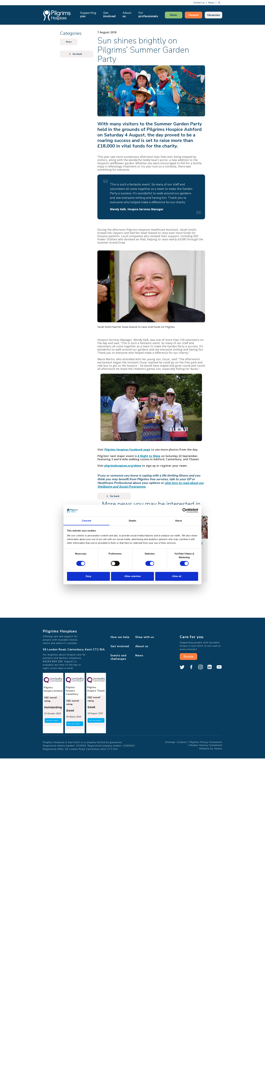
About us (141, 646)
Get (109, 14)
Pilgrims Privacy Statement (205, 742)
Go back (114, 496)
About (127, 14)
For (148, 14)
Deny (88, 576)
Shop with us (144, 637)
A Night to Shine (149, 456)
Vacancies (213, 15)
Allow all (176, 576)
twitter (182, 667)
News (211, 2)
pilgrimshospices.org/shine (122, 465)
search (219, 2)
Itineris (218, 748)
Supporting (88, 14)
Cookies (182, 742)
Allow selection (132, 576)
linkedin (210, 667)
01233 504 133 (53, 661)
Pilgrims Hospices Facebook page (127, 449)
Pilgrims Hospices (57, 15)
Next (197, 404)
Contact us (199, 2)
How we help (120, 637)
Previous (105, 404)
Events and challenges (118, 657)
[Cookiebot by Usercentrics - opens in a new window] (184, 510)
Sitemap (170, 742)
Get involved (120, 646)
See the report (52, 720)
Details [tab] (132, 520)
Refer (173, 15)
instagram (200, 667)
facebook (191, 667)
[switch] (115, 563)
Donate (193, 15)
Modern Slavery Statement (205, 745)
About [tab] (178, 520)
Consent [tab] (86, 520)
